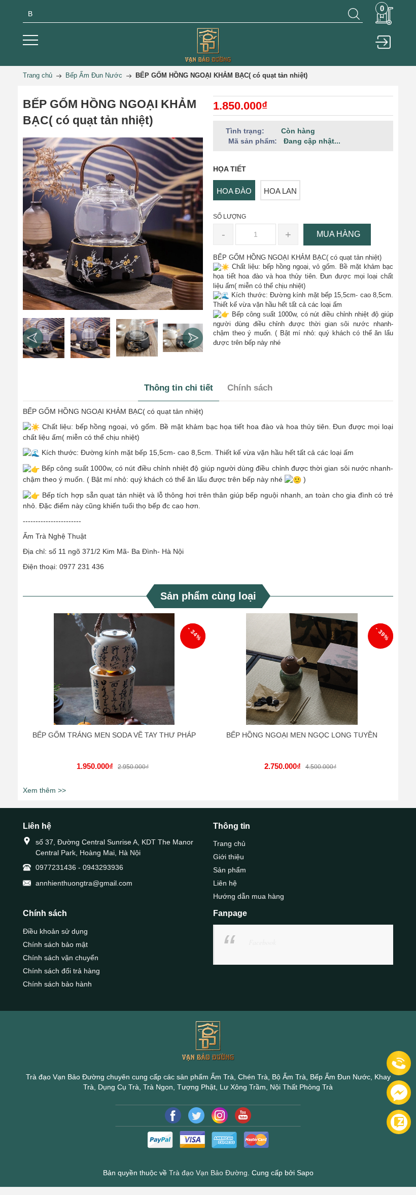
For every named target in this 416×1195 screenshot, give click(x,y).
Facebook (262, 942)
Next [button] (193, 338)
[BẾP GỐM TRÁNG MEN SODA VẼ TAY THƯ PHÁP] (114, 669)
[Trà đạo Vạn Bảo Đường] (208, 45)
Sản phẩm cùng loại (208, 596)
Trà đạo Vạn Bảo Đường (208, 1173)
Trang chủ (229, 843)
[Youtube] (243, 1115)
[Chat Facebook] (399, 1092)
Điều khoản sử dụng (55, 931)
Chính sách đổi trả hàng (61, 971)
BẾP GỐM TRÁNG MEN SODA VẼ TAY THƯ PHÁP (114, 735)
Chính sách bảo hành (57, 984)
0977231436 (56, 867)
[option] (43, 338)
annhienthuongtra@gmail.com (84, 883)
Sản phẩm (229, 870)
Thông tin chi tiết (178, 388)
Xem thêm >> (44, 790)
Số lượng (229, 216)
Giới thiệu (228, 857)
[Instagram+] (220, 1115)
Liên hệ (225, 883)
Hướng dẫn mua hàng (248, 896)
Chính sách (249, 388)
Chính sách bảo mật (55, 944)
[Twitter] (196, 1115)
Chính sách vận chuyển (60, 958)
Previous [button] (33, 338)
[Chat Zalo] (399, 1122)
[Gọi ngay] (399, 1064)
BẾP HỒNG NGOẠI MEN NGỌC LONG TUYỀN (301, 735)
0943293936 (103, 867)
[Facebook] (173, 1115)
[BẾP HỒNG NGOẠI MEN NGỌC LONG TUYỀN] (302, 669)
